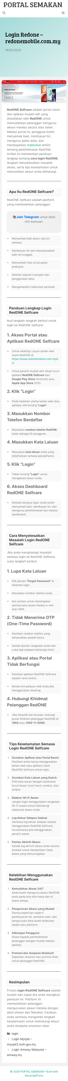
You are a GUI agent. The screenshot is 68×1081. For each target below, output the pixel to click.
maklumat (34, 145)
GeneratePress (34, 1075)
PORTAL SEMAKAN (32, 4)
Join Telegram (27, 217)
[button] (4, 13)
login (15, 1033)
